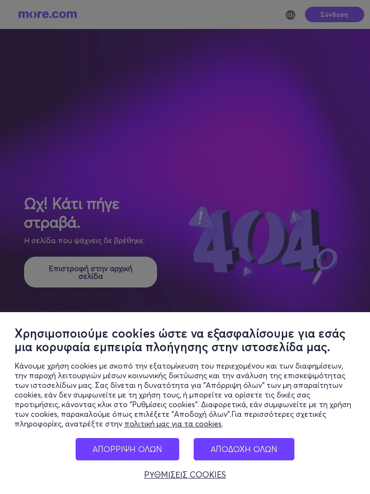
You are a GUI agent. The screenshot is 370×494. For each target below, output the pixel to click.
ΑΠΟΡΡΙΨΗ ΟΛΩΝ (127, 449)
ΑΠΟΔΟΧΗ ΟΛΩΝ (244, 449)
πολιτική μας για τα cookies (173, 423)
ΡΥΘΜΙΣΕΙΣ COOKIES (185, 475)
